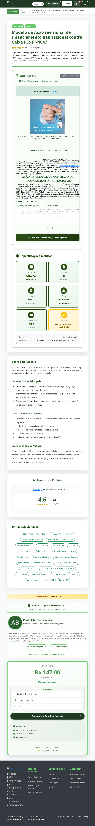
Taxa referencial (28, 568)
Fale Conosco (75, 778)
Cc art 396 (74, 574)
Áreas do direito (35, 777)
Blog (51, 787)
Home (51, 774)
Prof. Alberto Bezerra (37, 620)
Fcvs (34, 574)
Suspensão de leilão (65, 568)
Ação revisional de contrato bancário (34, 562)
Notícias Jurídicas (77, 774)
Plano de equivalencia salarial (60, 539)
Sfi (56, 562)
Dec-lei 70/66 (58, 545)
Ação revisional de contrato (64, 551)
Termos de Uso (62, 816)
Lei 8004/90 (73, 545)
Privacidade (77, 816)
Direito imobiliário (41, 557)
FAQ (86, 816)
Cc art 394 (60, 574)
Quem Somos (76, 787)
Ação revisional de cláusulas (66, 557)
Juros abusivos (45, 568)
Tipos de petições (35, 781)
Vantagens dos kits (78, 782)
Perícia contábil (33, 580)
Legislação (53, 782)
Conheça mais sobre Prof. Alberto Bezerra (48, 654)
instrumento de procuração (69, 165)
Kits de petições (35, 792)
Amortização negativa (64, 534)
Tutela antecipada (69, 562)
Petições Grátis (55, 778)
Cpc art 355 (64, 580)
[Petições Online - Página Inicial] (18, 3)
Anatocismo (46, 574)
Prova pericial (25, 551)
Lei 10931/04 (22, 574)
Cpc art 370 (49, 580)
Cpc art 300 (43, 545)
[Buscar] (42, 3)
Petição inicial (22, 557)
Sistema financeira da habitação (36, 534)
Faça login (37, 489)
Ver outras (63, 304)
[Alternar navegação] (85, 3)
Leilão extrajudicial (25, 545)
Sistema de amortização (32, 539)
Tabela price (41, 551)
